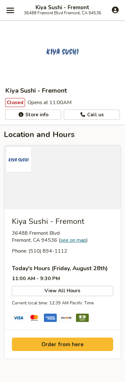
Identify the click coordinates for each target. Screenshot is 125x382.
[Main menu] (10, 10)
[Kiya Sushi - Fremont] (62, 177)
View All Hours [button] (62, 290)
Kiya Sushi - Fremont (62, 7)
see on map (73, 240)
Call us (95, 114)
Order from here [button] (62, 344)
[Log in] (115, 10)
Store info (36, 114)
